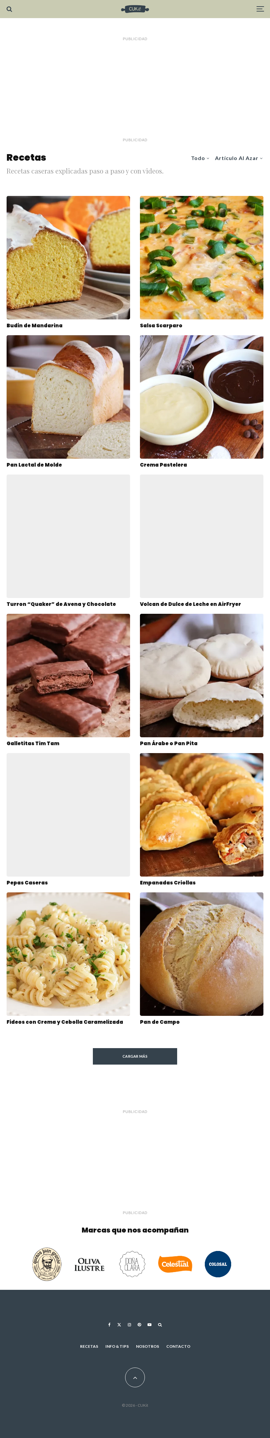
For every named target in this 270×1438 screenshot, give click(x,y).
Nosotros (147, 1346)
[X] (119, 1324)
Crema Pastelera (163, 465)
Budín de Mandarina (35, 326)
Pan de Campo (160, 1022)
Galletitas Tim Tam (33, 743)
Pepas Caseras (27, 883)
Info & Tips (117, 1346)
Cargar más (135, 1056)
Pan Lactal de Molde (34, 465)
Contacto (178, 1346)
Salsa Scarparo (161, 326)
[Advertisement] (135, 89)
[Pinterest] (139, 1324)
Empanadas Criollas (168, 883)
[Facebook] (109, 1324)
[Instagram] (129, 1324)
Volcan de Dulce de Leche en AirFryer (190, 604)
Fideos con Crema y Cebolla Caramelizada (65, 1022)
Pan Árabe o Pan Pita (169, 743)
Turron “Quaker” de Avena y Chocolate (61, 604)
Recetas (89, 1346)
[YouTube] (149, 1324)
